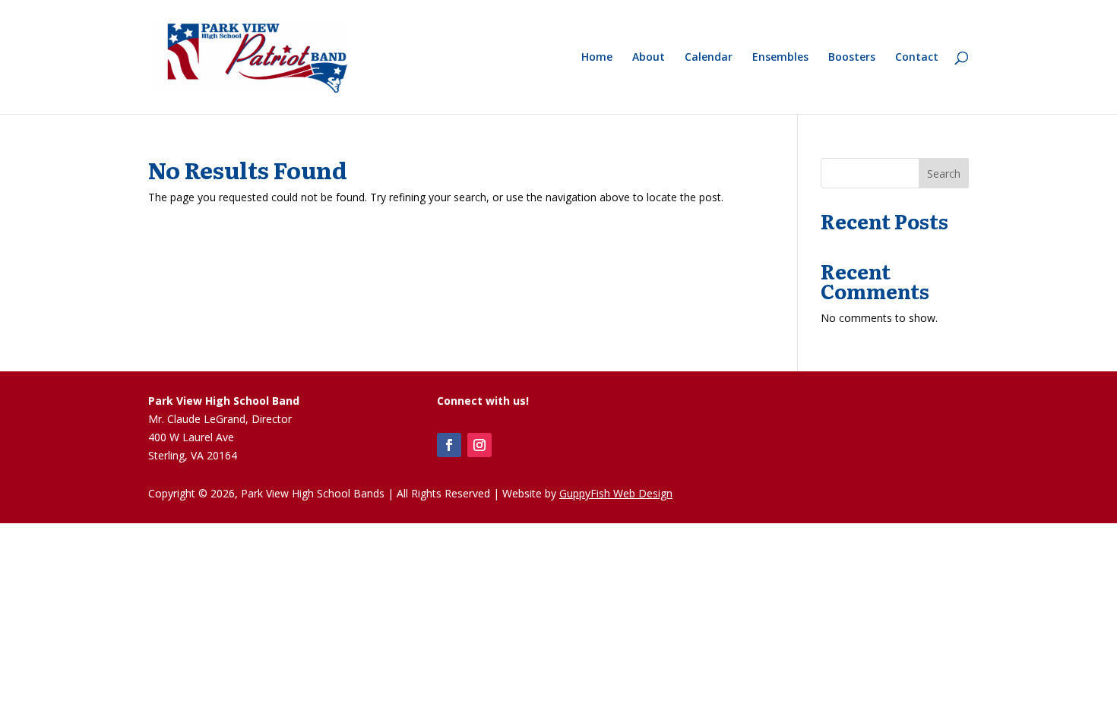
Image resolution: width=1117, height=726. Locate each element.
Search (943, 173)
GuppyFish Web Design (615, 493)
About (648, 58)
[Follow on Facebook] (449, 445)
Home (596, 58)
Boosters (851, 58)
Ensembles (780, 58)
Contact (916, 58)
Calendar (709, 58)
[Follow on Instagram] (479, 445)
